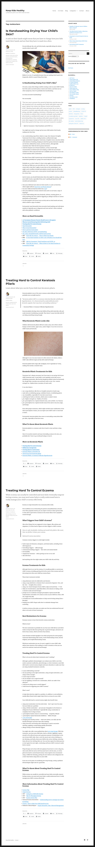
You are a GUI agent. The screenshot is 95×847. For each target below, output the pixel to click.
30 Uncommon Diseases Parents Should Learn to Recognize (39, 220)
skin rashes (71, 121)
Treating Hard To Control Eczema (31, 224)
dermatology (9, 513)
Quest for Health (73, 86)
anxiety (83, 108)
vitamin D (81, 123)
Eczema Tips (25, 790)
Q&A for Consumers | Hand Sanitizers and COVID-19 (40, 241)
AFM (74, 108)
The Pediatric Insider (74, 92)
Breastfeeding (77, 111)
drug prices (76, 113)
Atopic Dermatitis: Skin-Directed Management (51, 805)
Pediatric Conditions (10, 53)
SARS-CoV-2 (83, 118)
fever (82, 113)
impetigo (15, 59)
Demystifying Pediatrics (74, 81)
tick (45, 188)
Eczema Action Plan (31, 797)
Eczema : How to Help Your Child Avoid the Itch (35, 803)
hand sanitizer (9, 58)
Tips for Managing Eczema (33, 795)
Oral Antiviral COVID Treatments (76, 44)
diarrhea (71, 113)
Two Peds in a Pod (73, 97)
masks (85, 116)
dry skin (7, 302)
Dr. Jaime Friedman (73, 82)
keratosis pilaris (13, 302)
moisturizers (8, 61)
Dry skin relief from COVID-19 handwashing (34, 231)
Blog (66, 10)
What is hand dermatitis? (29, 227)
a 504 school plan (27, 717)
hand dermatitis (13, 56)
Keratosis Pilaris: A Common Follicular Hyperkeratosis (37, 455)
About (87, 10)
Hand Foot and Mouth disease (42, 186)
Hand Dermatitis (27, 226)
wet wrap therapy (53, 731)
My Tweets (70, 68)
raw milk (77, 118)
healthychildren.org (73, 84)
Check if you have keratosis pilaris (31, 453)
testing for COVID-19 (73, 123)
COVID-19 (83, 111)
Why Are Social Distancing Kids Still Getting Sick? (36, 222)
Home (54, 10)
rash (13, 303)
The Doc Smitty (72, 91)
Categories (73, 10)
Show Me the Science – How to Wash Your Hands (39, 235)
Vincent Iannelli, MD (10, 49)
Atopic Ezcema (26, 792)
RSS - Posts (72, 134)
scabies (13, 61)
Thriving (71, 95)
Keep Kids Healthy (15, 10)
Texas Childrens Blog (74, 89)
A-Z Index (60, 10)
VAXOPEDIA (72, 98)
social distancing (79, 121)
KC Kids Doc (72, 85)
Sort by (70, 56)
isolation (81, 116)
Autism (70, 111)
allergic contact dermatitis (12, 55)
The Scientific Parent (74, 94)
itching (7, 515)
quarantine (71, 118)
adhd (70, 108)
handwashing (9, 59)
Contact (81, 10)
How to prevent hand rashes (30, 229)
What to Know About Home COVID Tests (78, 41)
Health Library (9, 300)
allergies (78, 108)
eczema (7, 56)
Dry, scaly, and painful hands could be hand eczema (36, 233)
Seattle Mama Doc (73, 88)
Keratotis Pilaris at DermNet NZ (31, 451)
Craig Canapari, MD (73, 79)
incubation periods (73, 116)
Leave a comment (10, 64)
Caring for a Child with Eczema (34, 793)
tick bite (11, 62)
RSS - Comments (73, 137)
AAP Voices (71, 78)
